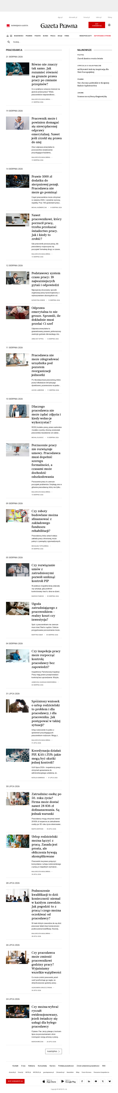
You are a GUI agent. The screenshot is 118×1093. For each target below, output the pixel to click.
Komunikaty (42, 1066)
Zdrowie (80, 93)
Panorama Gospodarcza (101, 1072)
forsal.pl (87, 17)
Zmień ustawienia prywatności (88, 1066)
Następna (52, 1051)
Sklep (110, 17)
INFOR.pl (28, 1072)
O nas (23, 1066)
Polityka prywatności (66, 1066)
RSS (103, 1066)
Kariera (52, 1066)
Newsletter (70, 1072)
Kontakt (15, 1066)
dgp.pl (60, 17)
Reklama (31, 1066)
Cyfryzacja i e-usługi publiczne (89, 65)
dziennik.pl (73, 17)
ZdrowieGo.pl (60, 1072)
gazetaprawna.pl (48, 1072)
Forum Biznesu (86, 1072)
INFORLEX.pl (37, 1072)
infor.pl (98, 17)
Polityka (80, 55)
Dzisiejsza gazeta (19, 26)
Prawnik (80, 79)
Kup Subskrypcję (97, 25)
